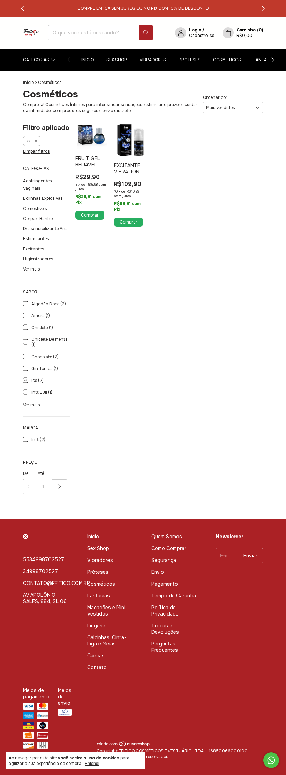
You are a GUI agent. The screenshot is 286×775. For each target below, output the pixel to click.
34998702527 (40, 571)
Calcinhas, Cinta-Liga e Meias (106, 640)
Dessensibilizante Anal (46, 229)
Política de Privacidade (165, 610)
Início (87, 60)
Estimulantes (36, 239)
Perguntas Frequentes (164, 647)
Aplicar (59, 486)
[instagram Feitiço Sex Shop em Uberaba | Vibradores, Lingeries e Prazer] (25, 536)
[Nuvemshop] (124, 745)
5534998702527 (43, 559)
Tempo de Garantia (173, 596)
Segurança (163, 560)
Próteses (190, 60)
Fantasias (265, 60)
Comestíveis (35, 208)
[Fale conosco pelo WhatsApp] (271, 760)
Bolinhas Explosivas (43, 198)
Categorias (36, 60)
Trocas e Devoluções (165, 629)
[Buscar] (146, 32)
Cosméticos (227, 60)
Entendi (92, 763)
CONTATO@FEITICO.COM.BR (56, 583)
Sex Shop (116, 60)
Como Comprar (168, 548)
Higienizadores (38, 259)
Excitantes (33, 249)
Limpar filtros (36, 151)
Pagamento (164, 584)
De (25, 473)
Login (195, 30)
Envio (157, 572)
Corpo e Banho (38, 218)
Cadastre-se (201, 35)
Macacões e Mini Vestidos (106, 610)
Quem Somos (166, 536)
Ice (29, 141)
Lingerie (96, 626)
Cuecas (96, 655)
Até (41, 473)
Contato (97, 667)
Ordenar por (215, 97)
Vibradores (153, 60)
